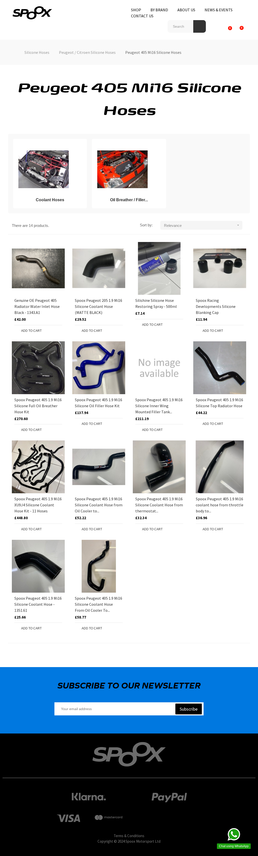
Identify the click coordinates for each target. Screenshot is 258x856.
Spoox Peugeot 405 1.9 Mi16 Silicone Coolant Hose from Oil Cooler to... (98, 504)
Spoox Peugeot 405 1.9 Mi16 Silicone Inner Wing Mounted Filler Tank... (159, 405)
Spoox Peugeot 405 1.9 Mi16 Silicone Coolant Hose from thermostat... (159, 504)
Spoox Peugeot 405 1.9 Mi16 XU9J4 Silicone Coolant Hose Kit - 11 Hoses (38, 504)
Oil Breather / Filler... (129, 200)
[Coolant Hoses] (43, 169)
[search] (199, 26)
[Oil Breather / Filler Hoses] (122, 169)
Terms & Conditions (129, 835)
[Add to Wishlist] (47, 330)
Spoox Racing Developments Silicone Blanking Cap (216, 306)
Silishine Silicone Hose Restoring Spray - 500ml (156, 303)
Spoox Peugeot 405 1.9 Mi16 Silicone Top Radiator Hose (219, 402)
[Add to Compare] (57, 330)
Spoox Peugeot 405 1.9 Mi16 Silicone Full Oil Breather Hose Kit (38, 405)
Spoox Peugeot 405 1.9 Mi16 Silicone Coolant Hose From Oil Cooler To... (98, 604)
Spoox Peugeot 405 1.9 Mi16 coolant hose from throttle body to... (219, 504)
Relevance (202, 225)
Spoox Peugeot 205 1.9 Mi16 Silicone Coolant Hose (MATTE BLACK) (98, 306)
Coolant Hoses (50, 200)
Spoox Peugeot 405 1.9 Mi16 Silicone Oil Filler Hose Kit (98, 402)
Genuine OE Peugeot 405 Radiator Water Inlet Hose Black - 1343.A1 (37, 306)
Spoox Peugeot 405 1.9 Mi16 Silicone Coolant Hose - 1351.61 (38, 604)
